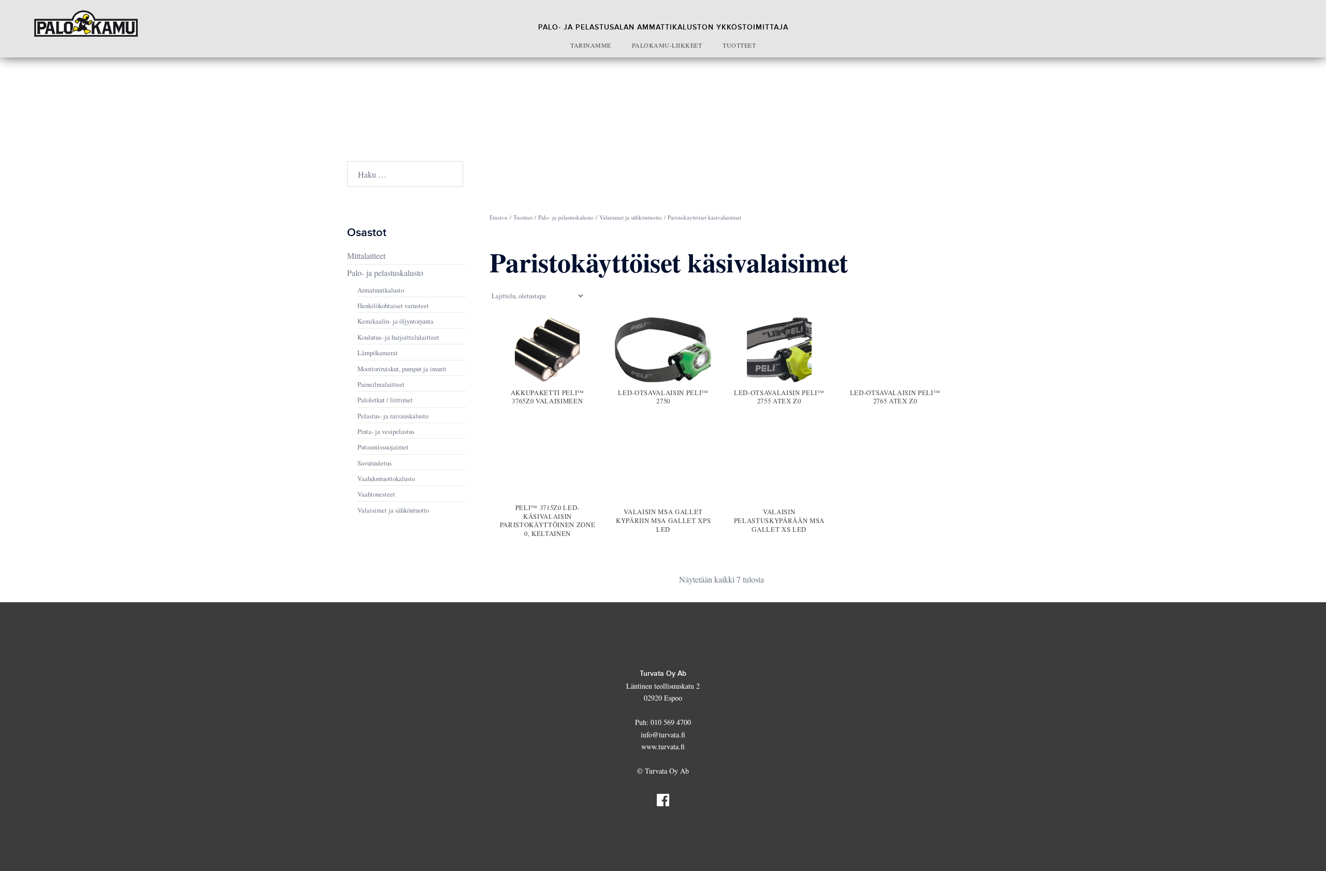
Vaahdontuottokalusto (386, 478)
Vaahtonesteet (376, 494)
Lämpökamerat (377, 352)
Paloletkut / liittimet (385, 399)
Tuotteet (739, 45)
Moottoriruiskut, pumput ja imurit (401, 368)
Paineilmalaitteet (381, 384)
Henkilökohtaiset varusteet (393, 305)
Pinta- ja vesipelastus (385, 431)
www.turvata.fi (663, 746)
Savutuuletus (374, 463)
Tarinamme (590, 45)
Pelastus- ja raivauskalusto (392, 415)
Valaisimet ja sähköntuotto (630, 217)
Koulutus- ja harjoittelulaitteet (398, 337)
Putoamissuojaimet (383, 447)
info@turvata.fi (663, 734)
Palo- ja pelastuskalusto (566, 217)
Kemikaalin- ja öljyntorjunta (395, 321)
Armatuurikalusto (380, 290)
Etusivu (498, 217)
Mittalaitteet (366, 255)
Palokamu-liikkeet (667, 45)
